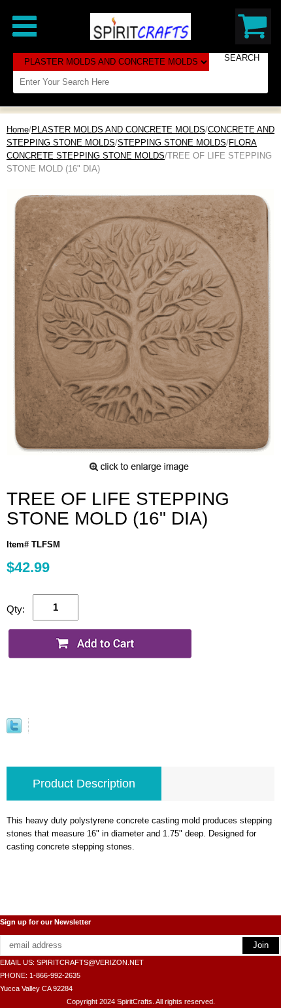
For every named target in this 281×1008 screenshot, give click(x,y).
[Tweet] (14, 730)
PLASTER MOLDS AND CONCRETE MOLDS (118, 129)
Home (18, 129)
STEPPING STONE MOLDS (172, 142)
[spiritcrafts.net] (140, 26)
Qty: (16, 609)
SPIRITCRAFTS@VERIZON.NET (90, 962)
